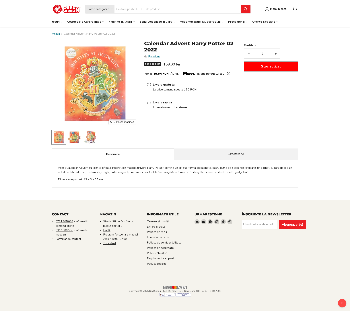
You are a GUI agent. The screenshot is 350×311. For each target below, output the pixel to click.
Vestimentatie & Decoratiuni (200, 22)
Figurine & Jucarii (121, 22)
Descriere (113, 154)
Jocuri (56, 22)
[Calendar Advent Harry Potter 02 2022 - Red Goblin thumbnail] (59, 137)
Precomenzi (236, 22)
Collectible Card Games (84, 22)
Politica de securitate (160, 248)
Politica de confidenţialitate (164, 242)
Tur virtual (109, 243)
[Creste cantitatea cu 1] (275, 54)
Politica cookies (156, 264)
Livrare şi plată (156, 227)
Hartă (106, 230)
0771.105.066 (64, 221)
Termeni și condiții (158, 221)
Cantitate (250, 45)
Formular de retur (158, 237)
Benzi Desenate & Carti (156, 22)
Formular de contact (68, 239)
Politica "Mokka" (157, 253)
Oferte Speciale (264, 22)
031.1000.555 (64, 230)
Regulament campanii (160, 258)
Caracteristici (236, 154)
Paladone (154, 57)
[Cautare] (245, 9)
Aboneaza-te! (292, 224)
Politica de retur (157, 232)
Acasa (56, 33)
